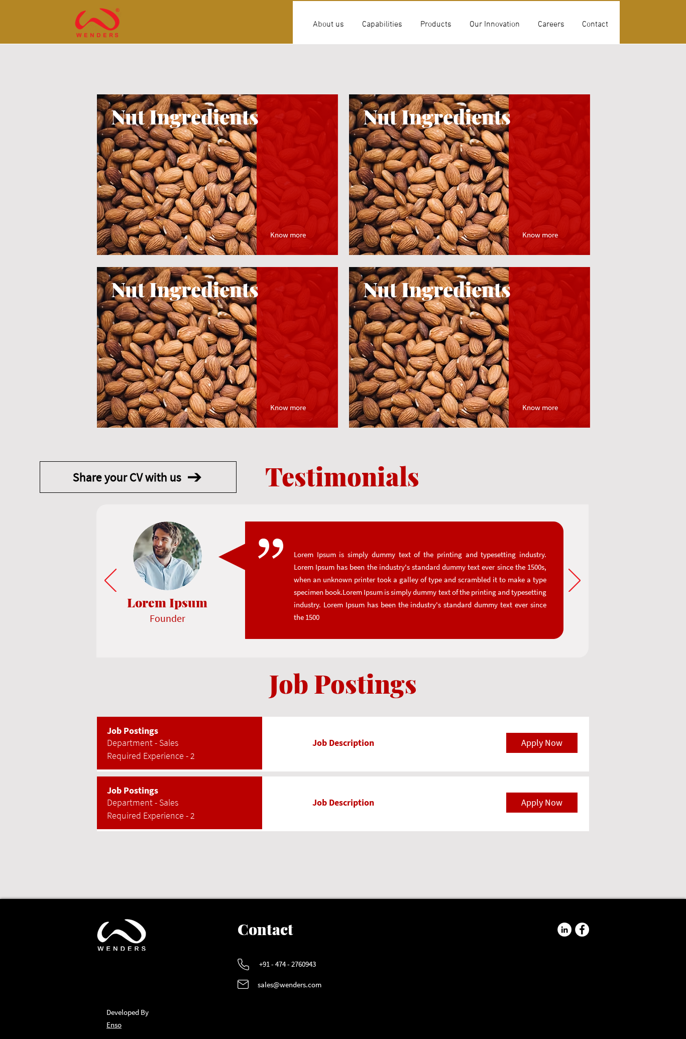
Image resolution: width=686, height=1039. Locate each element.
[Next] (574, 581)
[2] (348, 641)
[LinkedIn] (564, 930)
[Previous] (110, 581)
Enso (114, 1024)
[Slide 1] (335, 641)
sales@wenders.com (289, 984)
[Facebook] (582, 930)
